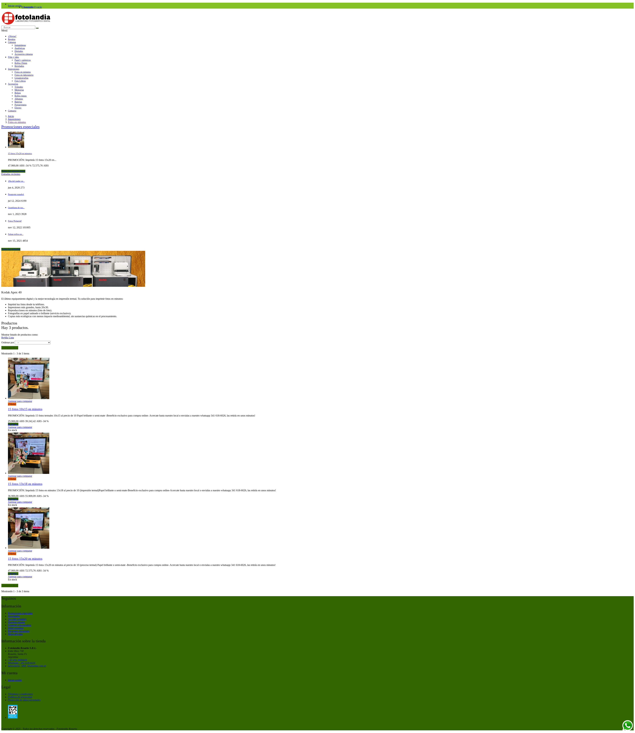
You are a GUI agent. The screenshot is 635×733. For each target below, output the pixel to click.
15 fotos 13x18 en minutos (25, 484)
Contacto (12, 111)
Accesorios (13, 84)
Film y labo (13, 57)
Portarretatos (20, 105)
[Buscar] (37, 28)
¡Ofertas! (12, 36)
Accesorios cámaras (24, 54)
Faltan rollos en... (15, 234)
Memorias (19, 90)
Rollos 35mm (21, 63)
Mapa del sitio (15, 634)
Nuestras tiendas (16, 622)
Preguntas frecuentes (18, 631)
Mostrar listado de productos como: (19, 334)
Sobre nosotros (15, 628)
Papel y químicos (23, 60)
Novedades (14, 616)
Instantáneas (20, 45)
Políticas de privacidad (20, 697)
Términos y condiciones (20, 694)
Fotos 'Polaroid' (15, 221)
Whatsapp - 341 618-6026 (21, 663)
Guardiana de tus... (16, 207)
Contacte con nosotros (19, 625)
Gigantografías (21, 78)
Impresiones (13, 69)
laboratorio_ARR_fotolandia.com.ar (27, 665)
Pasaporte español (16, 194)
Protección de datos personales (24, 700)
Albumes (19, 99)
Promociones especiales (20, 127)
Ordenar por (7, 342)
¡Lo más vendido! (17, 619)
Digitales (19, 51)
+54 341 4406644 (17, 660)
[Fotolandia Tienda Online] (26, 24)
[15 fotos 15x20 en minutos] (16, 147)
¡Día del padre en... (16, 181)
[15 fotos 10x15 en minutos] (28, 398)
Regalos (11, 39)
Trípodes (19, 87)
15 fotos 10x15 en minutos (25, 409)
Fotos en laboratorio (24, 75)
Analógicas (20, 48)
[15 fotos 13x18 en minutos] (28, 473)
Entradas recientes (10, 174)
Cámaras (12, 42)
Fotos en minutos (23, 72)
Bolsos (18, 93)
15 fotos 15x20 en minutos (20, 153)
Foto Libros (20, 81)
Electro (18, 108)
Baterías (18, 102)
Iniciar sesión (15, 5)
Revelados (19, 66)
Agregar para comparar (20, 401)
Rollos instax (21, 96)
